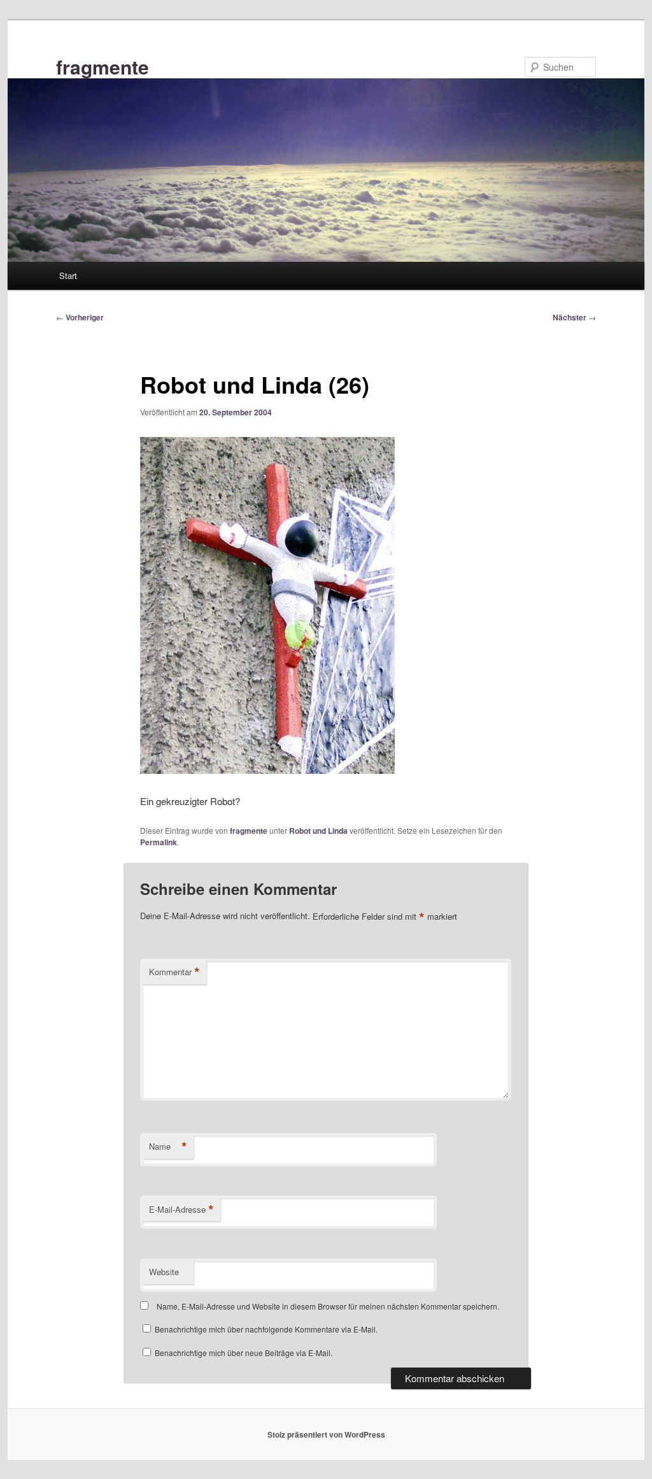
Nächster (574, 317)
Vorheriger (80, 317)
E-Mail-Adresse (181, 1209)
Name (168, 1146)
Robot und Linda (318, 830)
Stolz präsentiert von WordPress (326, 1434)
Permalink (158, 842)
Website (164, 1272)
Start (68, 275)
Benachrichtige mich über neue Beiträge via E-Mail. (243, 1352)
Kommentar (174, 972)
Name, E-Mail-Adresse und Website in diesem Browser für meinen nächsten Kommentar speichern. (328, 1306)
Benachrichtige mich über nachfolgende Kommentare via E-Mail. (266, 1329)
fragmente (102, 66)
